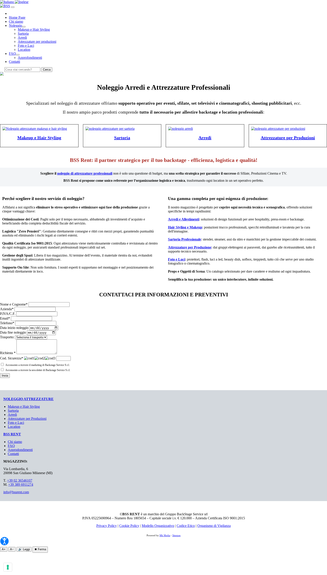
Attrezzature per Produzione (189, 247)
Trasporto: (7, 337)
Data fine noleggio (13, 332)
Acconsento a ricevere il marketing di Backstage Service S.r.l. (37, 365)
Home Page (17, 17)
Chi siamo (16, 21)
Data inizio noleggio (14, 328)
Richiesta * (8, 353)
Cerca (46, 69)
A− (12, 549)
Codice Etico (186, 526)
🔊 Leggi (24, 549)
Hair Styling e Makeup (185, 227)
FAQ (12, 53)
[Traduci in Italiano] (7, 2)
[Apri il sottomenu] (24, 26)
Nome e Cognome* (14, 304)
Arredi (22, 37)
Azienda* (7, 309)
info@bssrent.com (16, 492)
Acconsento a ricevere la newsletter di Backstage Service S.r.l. (37, 370)
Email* (5, 318)
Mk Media (164, 535)
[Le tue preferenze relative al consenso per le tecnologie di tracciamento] (8, 567)
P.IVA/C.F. (7, 314)
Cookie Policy (129, 526)
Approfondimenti (30, 57)
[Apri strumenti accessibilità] (4, 541)
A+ (4, 549)
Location (24, 49)
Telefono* (7, 323)
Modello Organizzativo (158, 526)
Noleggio (15, 25)
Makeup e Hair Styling (34, 29)
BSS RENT (12, 434)
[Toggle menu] (12, 7)
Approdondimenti (20, 450)
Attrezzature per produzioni (37, 41)
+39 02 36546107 (19, 480)
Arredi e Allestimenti (183, 219)
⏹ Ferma (40, 549)
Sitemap (176, 535)
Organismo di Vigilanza (214, 526)
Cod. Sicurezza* (11, 358)
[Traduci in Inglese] (21, 2)
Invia (5, 375)
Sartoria (23, 33)
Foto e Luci (26, 45)
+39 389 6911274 (20, 484)
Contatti (14, 61)
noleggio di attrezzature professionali (84, 173)
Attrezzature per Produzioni (288, 137)
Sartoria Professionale (184, 239)
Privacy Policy (106, 526)
